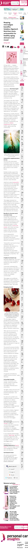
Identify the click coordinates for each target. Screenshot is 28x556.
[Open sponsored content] (14, 10)
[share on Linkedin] (3, 47)
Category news (15, 13)
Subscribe (25, 527)
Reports (20, 13)
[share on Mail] (8, 47)
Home (5, 13)
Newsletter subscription (24, 1)
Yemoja (5, 423)
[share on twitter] (6, 47)
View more (15, 484)
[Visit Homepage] (7, 5)
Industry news (10, 13)
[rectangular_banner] (22, 40)
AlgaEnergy (11, 435)
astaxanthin (16, 182)
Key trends (24, 13)
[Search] (17, 3)
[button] (11, 469)
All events (22, 80)
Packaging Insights (20, 545)
